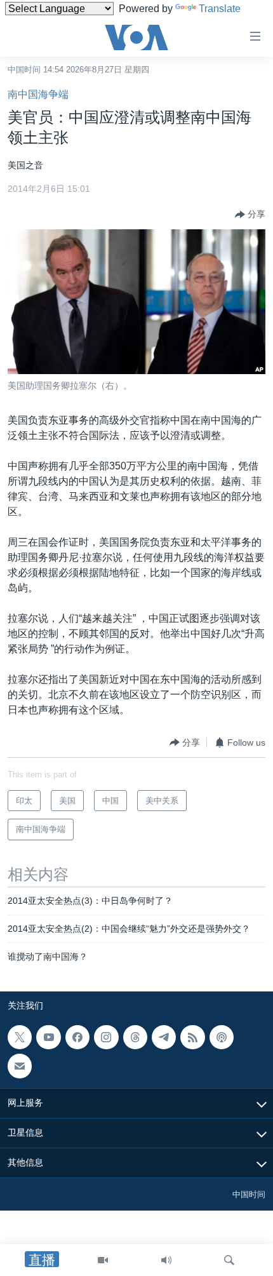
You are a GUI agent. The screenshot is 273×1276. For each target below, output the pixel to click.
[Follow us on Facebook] (77, 1037)
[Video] (103, 1260)
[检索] (229, 1260)
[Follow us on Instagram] (106, 1037)
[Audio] (166, 1260)
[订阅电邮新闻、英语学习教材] (20, 1066)
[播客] (222, 1037)
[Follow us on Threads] (135, 1037)
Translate (220, 8)
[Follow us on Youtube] (48, 1037)
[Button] (250, 214)
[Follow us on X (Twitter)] (20, 1037)
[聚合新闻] (192, 1037)
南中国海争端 (38, 94)
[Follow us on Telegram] (164, 1037)
